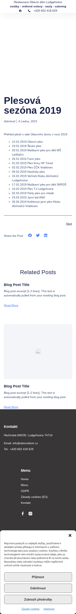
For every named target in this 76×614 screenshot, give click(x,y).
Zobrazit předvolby (38, 599)
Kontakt (26, 502)
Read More (11, 305)
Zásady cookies (30, 608)
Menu (24, 485)
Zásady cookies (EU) (34, 496)
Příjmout (38, 577)
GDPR (25, 491)
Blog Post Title (16, 285)
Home (25, 479)
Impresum (49, 608)
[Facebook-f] (23, 513)
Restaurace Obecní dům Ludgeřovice (38, 2)
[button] (70, 535)
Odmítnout (38, 588)
